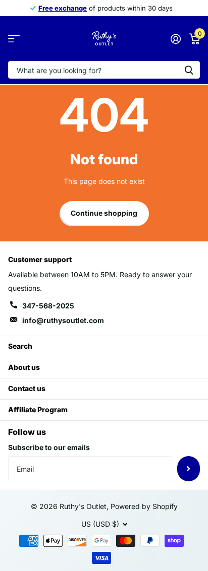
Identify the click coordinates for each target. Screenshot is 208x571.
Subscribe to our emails (49, 447)
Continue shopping (104, 213)
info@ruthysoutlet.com (63, 320)
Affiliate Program (38, 409)
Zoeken (189, 70)
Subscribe (188, 468)
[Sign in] (175, 39)
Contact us (26, 388)
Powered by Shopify (144, 506)
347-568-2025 (48, 305)
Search (20, 346)
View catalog (14, 38)
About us (24, 367)
